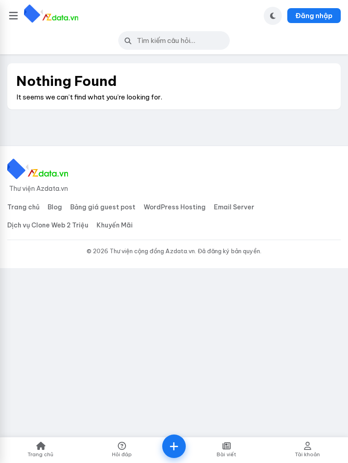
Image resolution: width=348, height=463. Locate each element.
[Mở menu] (13, 16)
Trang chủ (23, 207)
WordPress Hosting (175, 207)
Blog (55, 207)
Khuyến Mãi (115, 225)
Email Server (234, 207)
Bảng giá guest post (102, 207)
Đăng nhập (314, 15)
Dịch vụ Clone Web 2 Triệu (47, 225)
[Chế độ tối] (273, 16)
